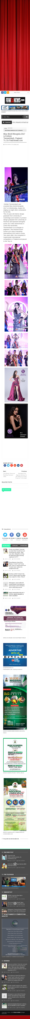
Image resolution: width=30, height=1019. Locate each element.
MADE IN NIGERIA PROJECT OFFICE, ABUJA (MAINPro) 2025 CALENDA (17, 594)
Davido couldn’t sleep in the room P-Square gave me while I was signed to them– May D (17, 575)
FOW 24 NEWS (17, 1012)
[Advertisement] (15, 15)
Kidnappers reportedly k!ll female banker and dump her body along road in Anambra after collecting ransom (17, 585)
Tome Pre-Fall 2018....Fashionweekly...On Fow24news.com (14, 857)
